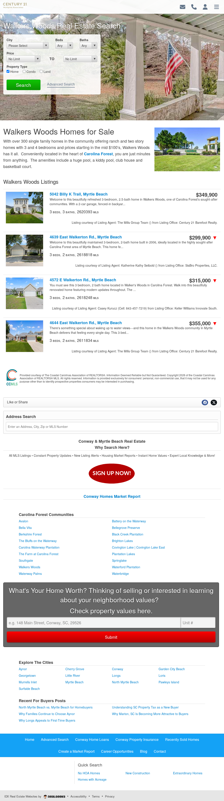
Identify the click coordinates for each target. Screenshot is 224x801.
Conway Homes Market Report (112, 496)
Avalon (23, 521)
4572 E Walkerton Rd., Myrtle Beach (83, 280)
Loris (162, 675)
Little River (72, 675)
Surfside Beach (29, 688)
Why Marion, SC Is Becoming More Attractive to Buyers (150, 714)
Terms (96, 796)
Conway (117, 669)
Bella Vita (25, 527)
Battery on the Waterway (129, 521)
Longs (116, 675)
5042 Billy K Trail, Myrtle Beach (79, 194)
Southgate (26, 560)
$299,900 (203, 237)
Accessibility (78, 796)
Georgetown (27, 675)
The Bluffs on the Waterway (38, 541)
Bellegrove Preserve (126, 527)
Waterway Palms (30, 573)
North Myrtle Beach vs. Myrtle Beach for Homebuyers (56, 707)
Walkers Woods (29, 567)
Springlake (119, 560)
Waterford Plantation (126, 567)
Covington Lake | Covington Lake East (138, 547)
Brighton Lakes (122, 541)
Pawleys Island (169, 682)
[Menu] (216, 6)
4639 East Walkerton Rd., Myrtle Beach (86, 237)
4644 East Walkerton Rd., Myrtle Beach (86, 322)
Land (47, 71)
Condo (31, 71)
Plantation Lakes (123, 554)
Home (14, 71)
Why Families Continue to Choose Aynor (47, 714)
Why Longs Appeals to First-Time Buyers (47, 720)
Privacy (110, 796)
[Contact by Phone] (194, 6)
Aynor (23, 669)
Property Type (17, 66)
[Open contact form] (182, 6)
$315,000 (203, 280)
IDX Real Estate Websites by (23, 796)
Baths (84, 40)
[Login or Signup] (205, 6)
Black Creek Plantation (127, 534)
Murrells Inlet (28, 682)
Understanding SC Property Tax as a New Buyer (145, 707)
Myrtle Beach (74, 682)
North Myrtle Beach (125, 682)
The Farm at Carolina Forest (38, 554)
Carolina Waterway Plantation (39, 547)
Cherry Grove (74, 669)
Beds (59, 40)
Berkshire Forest (30, 534)
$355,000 (203, 323)
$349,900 (206, 194)
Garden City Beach (172, 669)
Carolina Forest (98, 154)
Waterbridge (120, 573)
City (9, 40)
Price (10, 53)
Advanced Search (61, 84)
